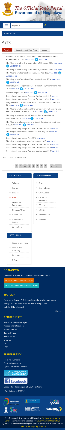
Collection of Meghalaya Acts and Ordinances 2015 (28, 144)
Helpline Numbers (12, 359)
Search (45, 50)
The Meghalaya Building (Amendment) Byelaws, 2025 (29, 63)
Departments (44, 214)
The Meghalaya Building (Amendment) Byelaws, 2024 (29, 69)
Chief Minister (44, 188)
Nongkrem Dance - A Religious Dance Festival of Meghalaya (30, 300)
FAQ (6, 346)
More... (58, 311)
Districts (42, 219)
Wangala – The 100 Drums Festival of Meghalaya (25, 303)
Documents (17, 214)
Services (16, 192)
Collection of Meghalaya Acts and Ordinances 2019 (28, 96)
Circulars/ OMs (18, 210)
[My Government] (11, 409)
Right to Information (12, 363)
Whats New (17, 227)
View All (8, 50)
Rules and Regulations (17, 203)
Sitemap (7, 340)
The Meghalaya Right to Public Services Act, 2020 (27, 72)
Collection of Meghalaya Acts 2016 (21, 138)
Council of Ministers (42, 199)
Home (6, 33)
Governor (42, 183)
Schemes (16, 183)
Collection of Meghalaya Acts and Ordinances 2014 (28, 147)
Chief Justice (43, 192)
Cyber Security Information (15, 366)
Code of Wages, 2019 (15, 92)
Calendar (16, 255)
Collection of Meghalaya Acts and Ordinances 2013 (28, 150)
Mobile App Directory (17, 249)
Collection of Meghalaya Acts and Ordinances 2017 (28, 128)
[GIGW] (32, 401)
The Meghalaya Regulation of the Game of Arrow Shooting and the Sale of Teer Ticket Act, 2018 (33, 110)
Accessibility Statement (14, 325)
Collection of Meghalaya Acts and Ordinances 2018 (28, 99)
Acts (14, 197)
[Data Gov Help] (54, 409)
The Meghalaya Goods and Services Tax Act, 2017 (28, 131)
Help (6, 343)
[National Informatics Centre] (32, 409)
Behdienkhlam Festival (14, 307)
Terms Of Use (10, 333)
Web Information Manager (15, 322)
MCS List (42, 210)
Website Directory (20, 242)
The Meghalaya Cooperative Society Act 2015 (26, 141)
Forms (15, 188)
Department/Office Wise (26, 50)
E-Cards (15, 260)
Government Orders (17, 221)
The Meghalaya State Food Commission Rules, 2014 (28, 79)
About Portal (9, 336)
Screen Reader (10, 329)
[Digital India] (11, 401)
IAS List (41, 205)
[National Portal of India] (54, 401)
